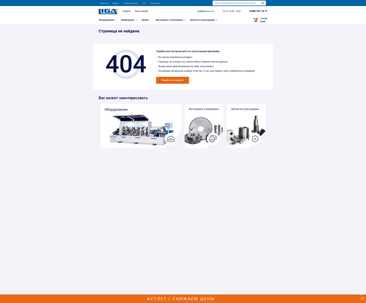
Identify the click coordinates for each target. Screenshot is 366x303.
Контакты (155, 3)
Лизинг (145, 20)
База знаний (141, 11)
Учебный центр (130, 3)
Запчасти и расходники (202, 20)
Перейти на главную (173, 80)
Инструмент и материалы (169, 20)
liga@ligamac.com (205, 11)
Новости (104, 3)
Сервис (127, 11)
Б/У (144, 3)
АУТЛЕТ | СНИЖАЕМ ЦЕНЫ (181, 298)
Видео (116, 3)
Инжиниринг (128, 20)
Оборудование (106, 20)
